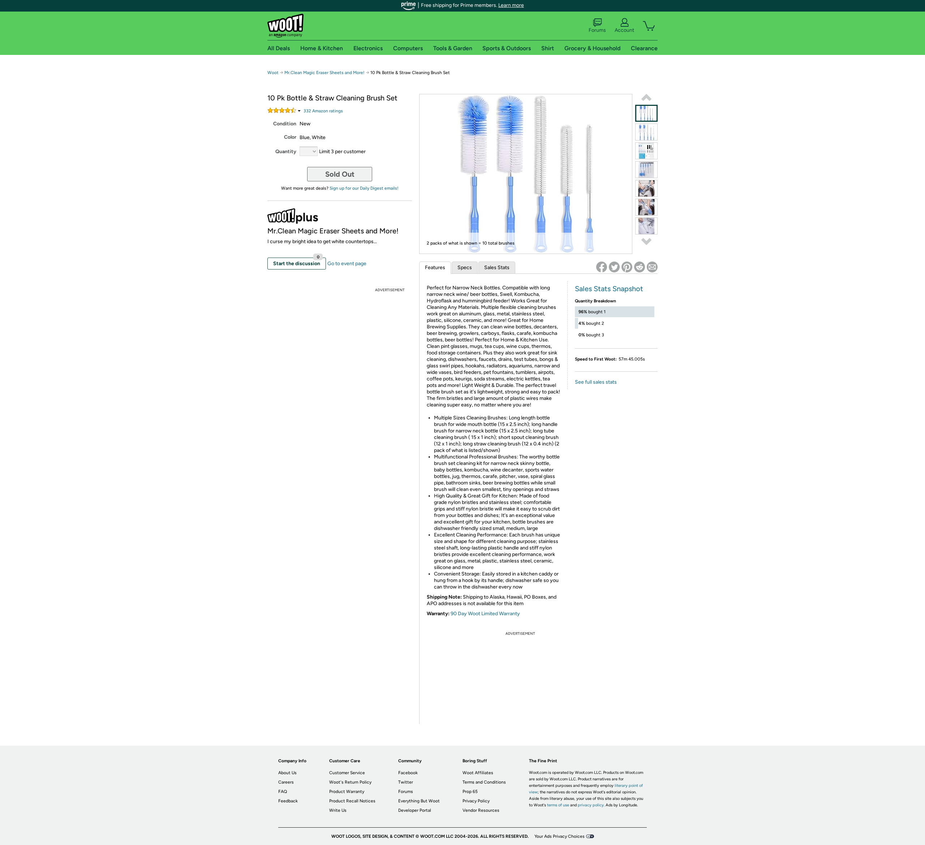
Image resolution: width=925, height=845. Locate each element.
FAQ (282, 791)
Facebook (408, 772)
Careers (286, 782)
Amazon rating (323, 110)
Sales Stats (496, 267)
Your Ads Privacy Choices (559, 836)
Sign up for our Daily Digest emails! (364, 188)
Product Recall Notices (352, 800)
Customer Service (347, 772)
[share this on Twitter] (614, 267)
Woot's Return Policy (350, 782)
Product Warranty (346, 791)
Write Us (338, 810)
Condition (284, 124)
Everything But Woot (419, 800)
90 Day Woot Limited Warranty (485, 614)
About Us (287, 772)
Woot (273, 72)
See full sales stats (596, 382)
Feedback (288, 800)
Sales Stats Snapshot (609, 288)
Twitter (405, 782)
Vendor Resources (480, 810)
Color (290, 137)
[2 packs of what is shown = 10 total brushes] (646, 113)
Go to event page (346, 263)
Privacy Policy (476, 800)
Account (624, 30)
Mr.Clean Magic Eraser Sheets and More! (325, 72)
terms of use (558, 805)
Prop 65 (470, 791)
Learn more (511, 5)
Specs (464, 267)
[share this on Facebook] (601, 267)
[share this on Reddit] (639, 267)
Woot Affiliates (477, 772)
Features (435, 267)
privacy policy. (591, 805)
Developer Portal (414, 810)
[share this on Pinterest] (626, 267)
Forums (597, 30)
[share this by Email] (652, 267)
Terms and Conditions (484, 782)
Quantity (285, 151)
